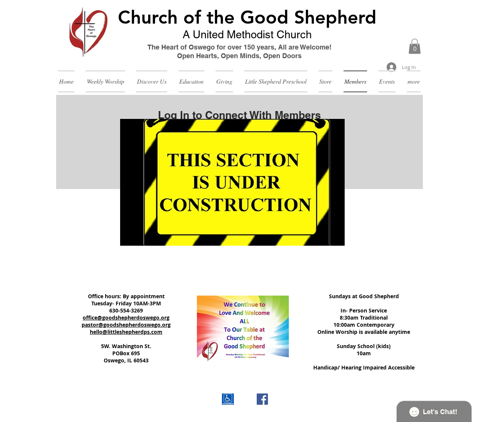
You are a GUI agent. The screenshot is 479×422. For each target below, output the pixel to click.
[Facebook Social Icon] (262, 399)
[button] (414, 46)
